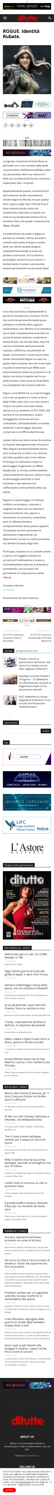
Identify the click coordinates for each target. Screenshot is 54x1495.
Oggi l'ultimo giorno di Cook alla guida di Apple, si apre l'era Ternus (26, 972)
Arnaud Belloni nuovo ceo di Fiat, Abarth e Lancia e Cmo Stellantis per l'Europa (27, 1062)
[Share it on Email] (25, 124)
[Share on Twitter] (12, 124)
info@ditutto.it (32, 1455)
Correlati (9, 651)
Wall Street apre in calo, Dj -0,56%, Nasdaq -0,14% (26, 955)
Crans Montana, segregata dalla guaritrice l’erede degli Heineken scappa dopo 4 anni (25, 1322)
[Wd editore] (27, 153)
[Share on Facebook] (6, 124)
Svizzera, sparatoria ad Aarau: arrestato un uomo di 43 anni (23, 1238)
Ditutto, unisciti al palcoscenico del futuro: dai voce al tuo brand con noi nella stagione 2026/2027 (34, 663)
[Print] (31, 124)
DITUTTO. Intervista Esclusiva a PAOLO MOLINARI (13, 637)
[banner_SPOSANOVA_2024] (27, 143)
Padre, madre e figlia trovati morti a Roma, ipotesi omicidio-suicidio (27, 1040)
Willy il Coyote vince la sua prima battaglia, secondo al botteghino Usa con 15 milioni (28, 1163)
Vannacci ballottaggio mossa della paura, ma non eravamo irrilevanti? (26, 986)
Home (5, 25)
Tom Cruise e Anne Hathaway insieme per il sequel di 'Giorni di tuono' (25, 1140)
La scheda (8, 589)
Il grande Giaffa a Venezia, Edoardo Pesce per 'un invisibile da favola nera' (26, 1206)
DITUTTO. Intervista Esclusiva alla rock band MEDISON (39, 637)
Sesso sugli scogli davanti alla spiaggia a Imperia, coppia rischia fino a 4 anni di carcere (26, 1348)
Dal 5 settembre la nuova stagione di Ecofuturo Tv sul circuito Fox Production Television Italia (35, 701)
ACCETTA (9, 1490)
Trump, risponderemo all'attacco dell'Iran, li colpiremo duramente (25, 1023)
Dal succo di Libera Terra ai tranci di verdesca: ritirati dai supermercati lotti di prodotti (27, 1263)
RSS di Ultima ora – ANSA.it (17, 948)
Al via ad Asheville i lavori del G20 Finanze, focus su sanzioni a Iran (25, 1006)
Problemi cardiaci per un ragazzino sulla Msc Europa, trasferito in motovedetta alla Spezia (26, 1296)
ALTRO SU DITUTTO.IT (27, 651)
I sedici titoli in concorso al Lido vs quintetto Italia (26, 1184)
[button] (5, 18)
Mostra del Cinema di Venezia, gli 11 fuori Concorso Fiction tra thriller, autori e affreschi (27, 1096)
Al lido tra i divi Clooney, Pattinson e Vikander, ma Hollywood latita (27, 1118)
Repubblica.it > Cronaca (15, 1230)
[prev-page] (4, 714)
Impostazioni (25, 1482)
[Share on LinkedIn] (18, 124)
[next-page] (9, 714)
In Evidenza (15, 25)
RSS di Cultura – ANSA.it (16, 1087)
